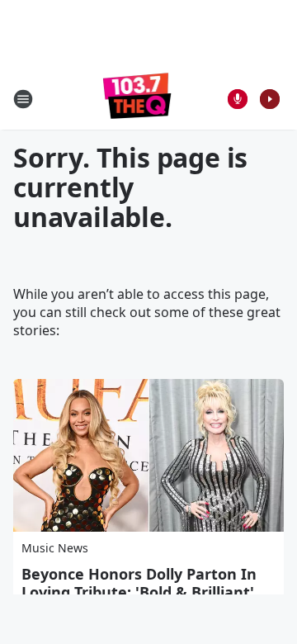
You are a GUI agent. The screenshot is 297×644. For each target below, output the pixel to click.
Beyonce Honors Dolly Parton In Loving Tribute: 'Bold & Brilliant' (139, 583)
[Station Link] (137, 98)
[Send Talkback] (238, 99)
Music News (54, 548)
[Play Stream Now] (270, 99)
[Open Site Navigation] (23, 99)
